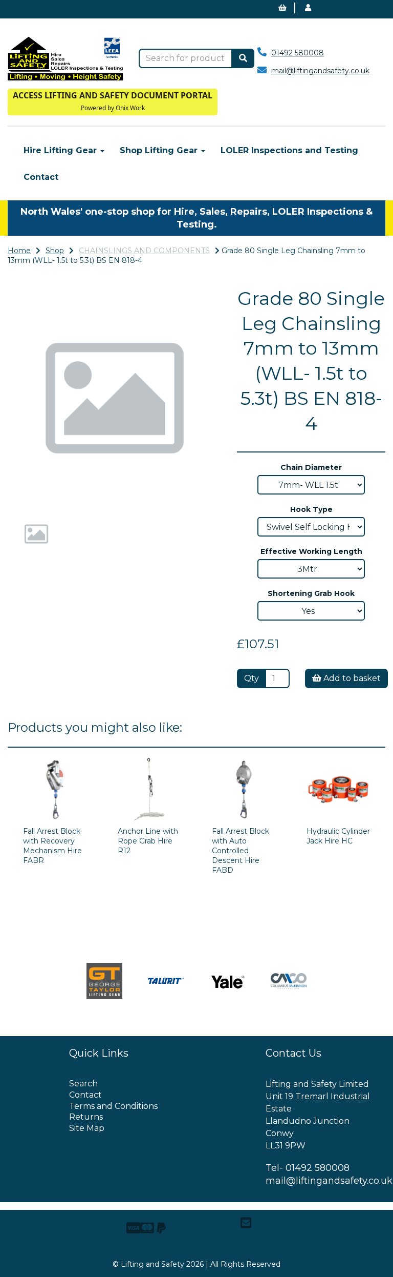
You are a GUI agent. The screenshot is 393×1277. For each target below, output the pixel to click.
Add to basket (351, 678)
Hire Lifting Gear (61, 150)
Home (19, 250)
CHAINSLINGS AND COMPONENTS (144, 250)
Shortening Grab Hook (311, 593)
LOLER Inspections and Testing (289, 150)
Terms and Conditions (113, 1106)
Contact (41, 177)
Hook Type (311, 509)
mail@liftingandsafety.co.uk (320, 70)
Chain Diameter (311, 467)
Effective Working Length (311, 551)
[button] (29, 451)
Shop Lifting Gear (160, 150)
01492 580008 (297, 52)
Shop (55, 250)
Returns (86, 1117)
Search (83, 1083)
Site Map (86, 1128)
